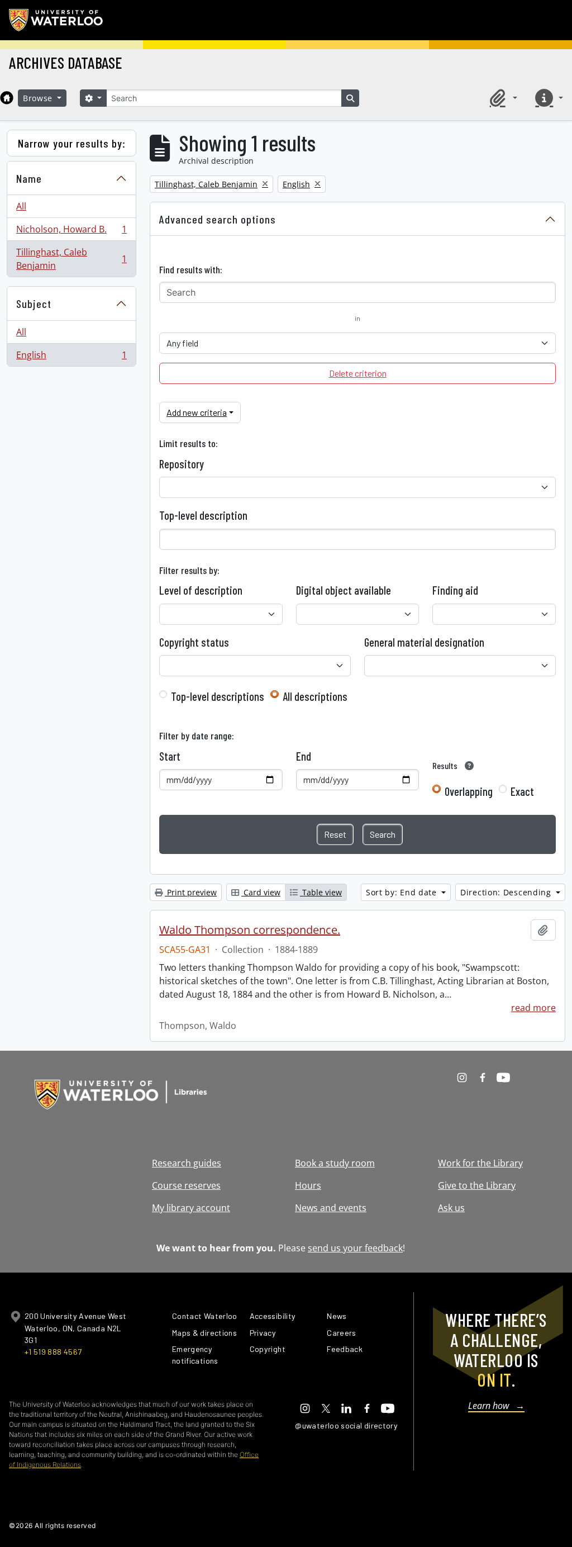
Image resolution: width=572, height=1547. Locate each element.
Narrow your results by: (72, 143)
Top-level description (203, 515)
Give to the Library (477, 1185)
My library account (191, 1208)
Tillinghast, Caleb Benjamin (71, 259)
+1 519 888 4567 (53, 1351)
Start (169, 756)
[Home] (6, 98)
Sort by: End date (403, 892)
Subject (33, 303)
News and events (330, 1208)
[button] (501, 97)
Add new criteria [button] (196, 412)
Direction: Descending (507, 892)
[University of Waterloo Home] (56, 20)
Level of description (200, 590)
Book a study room (335, 1163)
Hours (308, 1185)
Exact (522, 791)
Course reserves (186, 1185)
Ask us (451, 1208)
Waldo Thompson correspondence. (249, 930)
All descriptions (315, 696)
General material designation (424, 642)
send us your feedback (355, 1248)
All (21, 206)
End (303, 756)
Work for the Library (480, 1163)
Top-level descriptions (217, 696)
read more (533, 1008)
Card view (260, 892)
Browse (39, 98)
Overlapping (469, 791)
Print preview (191, 892)
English (71, 357)
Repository (181, 464)
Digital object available (343, 590)
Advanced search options (217, 219)
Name (29, 178)
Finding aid (455, 590)
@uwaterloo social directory (346, 1425)
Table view (321, 892)
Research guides (186, 1163)
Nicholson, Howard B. (71, 232)
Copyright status (194, 642)
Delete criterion (358, 373)
